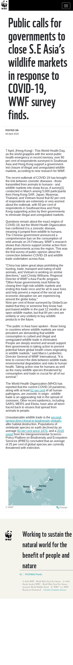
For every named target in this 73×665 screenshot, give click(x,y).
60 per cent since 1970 (32, 430)
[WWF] (36, 487)
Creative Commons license (55, 589)
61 (21, 574)
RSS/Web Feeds (33, 574)
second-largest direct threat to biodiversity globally (34, 419)
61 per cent (37, 390)
